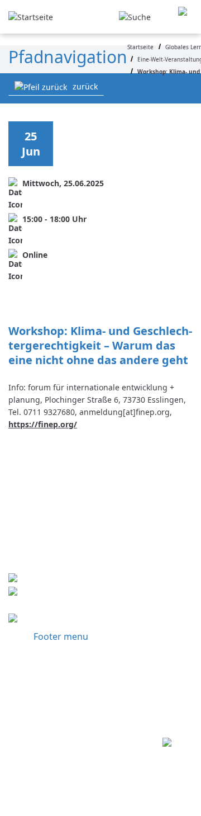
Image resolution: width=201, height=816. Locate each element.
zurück (85, 86)
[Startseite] (30, 16)
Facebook (60, 619)
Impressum (66, 661)
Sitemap (57, 705)
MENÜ (185, 17)
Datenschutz (69, 683)
